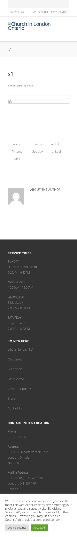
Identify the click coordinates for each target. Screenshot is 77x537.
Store (11, 398)
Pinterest (17, 151)
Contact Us (15, 408)
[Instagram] (29, 4)
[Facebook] (20, 4)
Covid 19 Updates (20, 389)
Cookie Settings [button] (17, 527)
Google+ (37, 151)
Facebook (18, 144)
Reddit (54, 144)
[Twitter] (38, 4)
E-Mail (15, 159)
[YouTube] (48, 4)
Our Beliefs (15, 359)
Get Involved (16, 379)
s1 (11, 74)
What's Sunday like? (20, 349)
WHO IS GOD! (19, 12)
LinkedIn (56, 151)
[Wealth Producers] (57, 4)
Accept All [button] (39, 527)
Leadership (15, 369)
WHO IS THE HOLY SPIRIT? (50, 12)
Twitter (37, 144)
